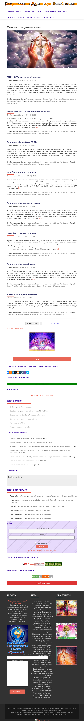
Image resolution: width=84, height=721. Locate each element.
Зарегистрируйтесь (35, 551)
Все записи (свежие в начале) (42, 395)
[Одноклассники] (10, 372)
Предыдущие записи (15, 328)
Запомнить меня (42, 543)
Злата (49, 647)
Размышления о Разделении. (40, 510)
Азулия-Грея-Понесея (42, 610)
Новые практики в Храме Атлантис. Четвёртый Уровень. (45, 506)
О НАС (19, 11)
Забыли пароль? (50, 551)
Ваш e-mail (27, 655)
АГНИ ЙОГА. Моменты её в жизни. (24, 77)
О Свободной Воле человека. (21, 407)
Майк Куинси (42, 655)
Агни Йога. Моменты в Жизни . (22, 172)
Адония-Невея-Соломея (42, 608)
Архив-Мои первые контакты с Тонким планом (41, 623)
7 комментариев (44, 164)
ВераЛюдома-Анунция (46, 629)
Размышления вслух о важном (41, 672)
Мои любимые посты (42, 583)
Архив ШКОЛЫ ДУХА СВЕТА (56, 11)
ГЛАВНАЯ (10, 11)
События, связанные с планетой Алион (24, 461)
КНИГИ (45, 17)
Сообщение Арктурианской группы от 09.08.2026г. (29, 411)
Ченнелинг (44, 695)
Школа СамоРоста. (44, 286)
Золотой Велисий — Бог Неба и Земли (42, 650)
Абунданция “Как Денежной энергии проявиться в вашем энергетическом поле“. (40, 446)
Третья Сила (35, 690)
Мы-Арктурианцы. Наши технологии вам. (41, 662)
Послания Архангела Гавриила (42, 667)
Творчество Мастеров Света (37, 99)
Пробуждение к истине (42, 669)
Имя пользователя (42, 528)
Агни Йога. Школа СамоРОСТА (22, 142)
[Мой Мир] (13, 372)
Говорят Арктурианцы (42, 641)
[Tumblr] (23, 372)
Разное (44, 673)
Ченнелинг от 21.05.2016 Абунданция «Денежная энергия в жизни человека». (39, 457)
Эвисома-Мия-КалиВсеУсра (42, 698)
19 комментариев (59, 286)
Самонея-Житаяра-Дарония (42, 677)
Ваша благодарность (42, 384)
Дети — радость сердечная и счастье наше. (26, 438)
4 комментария (43, 225)
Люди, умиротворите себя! (20, 427)
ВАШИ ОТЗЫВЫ (33, 17)
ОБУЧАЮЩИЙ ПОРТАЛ (33, 11)
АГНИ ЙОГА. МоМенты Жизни (21, 233)
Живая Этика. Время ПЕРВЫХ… (23, 294)
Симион (47, 684)
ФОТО (52, 17)
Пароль (42, 535)
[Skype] (27, 372)
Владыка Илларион (39, 632)
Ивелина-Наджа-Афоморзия (41, 652)
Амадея (31, 564)
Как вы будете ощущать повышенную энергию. (28, 442)
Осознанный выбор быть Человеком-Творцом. (27, 415)
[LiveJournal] (20, 372)
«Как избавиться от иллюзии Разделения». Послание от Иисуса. (53, 496)
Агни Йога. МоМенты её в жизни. (23, 203)
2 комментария (59, 314)
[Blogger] (18, 372)
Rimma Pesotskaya (34, 101)
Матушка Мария (45, 658)
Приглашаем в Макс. (18, 423)
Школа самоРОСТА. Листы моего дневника (29, 111)
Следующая (54, 323)
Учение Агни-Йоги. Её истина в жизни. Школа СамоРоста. (47, 131)
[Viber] (25, 372)
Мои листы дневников (49, 101)
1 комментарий (43, 194)
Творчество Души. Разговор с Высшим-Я (42, 687)
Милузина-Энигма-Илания (40, 660)
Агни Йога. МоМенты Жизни (21, 264)
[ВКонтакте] (8, 372)
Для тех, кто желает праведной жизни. (24, 419)
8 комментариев (44, 133)
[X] (15, 372)
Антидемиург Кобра (37, 616)
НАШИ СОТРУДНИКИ (15, 17)
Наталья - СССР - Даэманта (43, 664)
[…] (17, 94)
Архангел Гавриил (43, 617)
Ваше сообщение (17, 660)
